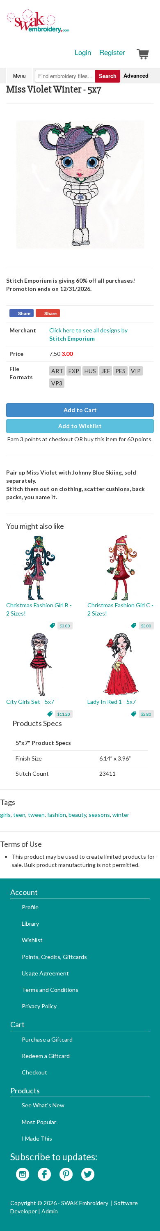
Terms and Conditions (50, 989)
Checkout (34, 1072)
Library (30, 923)
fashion (56, 814)
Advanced (136, 75)
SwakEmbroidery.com (67, 24)
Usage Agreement (45, 973)
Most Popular (39, 1121)
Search (108, 76)
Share (24, 313)
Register (112, 52)
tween (36, 814)
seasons (99, 814)
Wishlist (32, 939)
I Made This (37, 1138)
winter (120, 814)
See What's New (43, 1105)
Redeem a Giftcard (46, 1055)
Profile (30, 907)
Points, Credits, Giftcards (54, 956)
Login (83, 52)
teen (19, 814)
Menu (19, 75)
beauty (77, 814)
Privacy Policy (39, 1006)
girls (5, 814)
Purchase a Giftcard (47, 1039)
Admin (49, 1211)
